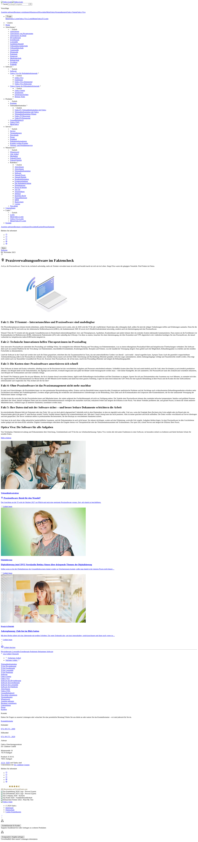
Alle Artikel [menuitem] (14, 154)
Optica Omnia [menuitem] (20, 90)
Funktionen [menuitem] (19, 80)
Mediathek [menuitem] (14, 156)
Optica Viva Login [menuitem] (17, 219)
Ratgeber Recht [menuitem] (20, 196)
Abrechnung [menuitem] (10, 27)
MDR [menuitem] (17, 200)
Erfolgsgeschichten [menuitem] (21, 95)
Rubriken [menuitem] (13, 163)
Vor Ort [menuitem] (17, 189)
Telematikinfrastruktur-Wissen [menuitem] (25, 114)
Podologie (34, 652)
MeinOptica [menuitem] (14, 124)
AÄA (3, 763)
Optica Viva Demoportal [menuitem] (23, 82)
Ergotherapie (25, 652)
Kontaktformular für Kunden (11, 825)
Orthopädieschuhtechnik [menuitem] (19, 46)
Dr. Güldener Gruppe (21, 765)
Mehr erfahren (6, 438)
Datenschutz (10, 810)
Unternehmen (6, 705)
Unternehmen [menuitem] (10, 208)
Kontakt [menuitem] (8, 223)
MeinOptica (50, 12)
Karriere (40, 227)
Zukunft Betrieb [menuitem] (16, 160)
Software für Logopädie (9, 685)
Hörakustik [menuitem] (14, 52)
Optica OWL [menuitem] (15, 122)
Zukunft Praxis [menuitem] (15, 158)
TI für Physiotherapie (8, 666)
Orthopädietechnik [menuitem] (16, 48)
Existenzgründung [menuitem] (21, 181)
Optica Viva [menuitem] (19, 78)
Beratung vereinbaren (22, 12)
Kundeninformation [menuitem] (22, 179)
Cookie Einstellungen (13, 812)
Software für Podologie (9, 687)
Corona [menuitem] (17, 204)
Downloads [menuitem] (14, 135)
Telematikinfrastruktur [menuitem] (18, 106)
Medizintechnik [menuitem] (15, 58)
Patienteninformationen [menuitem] (18, 141)
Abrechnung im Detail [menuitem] (18, 36)
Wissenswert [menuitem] (10, 148)
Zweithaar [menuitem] (13, 62)
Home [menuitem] (8, 25)
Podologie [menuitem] (13, 54)
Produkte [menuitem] (9, 99)
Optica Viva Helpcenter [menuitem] (23, 84)
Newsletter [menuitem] (14, 206)
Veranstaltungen (61, 12)
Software (4, 250)
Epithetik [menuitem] (13, 64)
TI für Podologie (7, 672)
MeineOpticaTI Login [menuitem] (18, 221)
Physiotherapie (6, 652)
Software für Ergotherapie (10, 683)
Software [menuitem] (9, 67)
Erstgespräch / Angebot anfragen (13, 837)
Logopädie (16, 652)
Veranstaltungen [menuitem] (16, 133)
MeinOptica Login (12, 19)
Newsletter (42, 12)
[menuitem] (23, 73)
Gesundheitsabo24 (7, 693)
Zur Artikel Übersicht (11, 654)
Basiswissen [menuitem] (19, 202)
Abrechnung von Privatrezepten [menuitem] (21, 34)
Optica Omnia (72, 12)
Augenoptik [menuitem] (14, 50)
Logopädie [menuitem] (14, 42)
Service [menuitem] (8, 127)
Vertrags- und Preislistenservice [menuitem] (21, 145)
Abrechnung (5, 689)
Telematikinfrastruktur (9, 664)
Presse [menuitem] (12, 137)
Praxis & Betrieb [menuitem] (21, 187)
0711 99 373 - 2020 (8, 737)
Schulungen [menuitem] (19, 93)
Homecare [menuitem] (14, 56)
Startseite (51, 227)
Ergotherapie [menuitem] (14, 40)
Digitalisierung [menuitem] (20, 185)
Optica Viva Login (25, 19)
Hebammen (42, 652)
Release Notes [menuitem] (20, 97)
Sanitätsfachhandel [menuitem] (17, 44)
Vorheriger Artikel (14, 658)
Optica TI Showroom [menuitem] (22, 116)
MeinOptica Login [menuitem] (16, 217)
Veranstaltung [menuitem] (20, 192)
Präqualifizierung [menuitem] (21, 198)
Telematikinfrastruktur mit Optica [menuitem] (27, 112)
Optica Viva (81, 12)
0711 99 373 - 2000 (8, 729)
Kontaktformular (7, 721)
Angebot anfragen (7, 12)
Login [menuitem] (8, 210)
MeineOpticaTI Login (40, 19)
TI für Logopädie (7, 670)
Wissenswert (34, 12)
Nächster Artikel (12, 660)
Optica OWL (5, 691)
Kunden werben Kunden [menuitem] (19, 143)
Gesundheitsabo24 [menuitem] (16, 120)
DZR (8, 763)
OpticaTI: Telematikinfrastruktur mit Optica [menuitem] (30, 110)
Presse (45, 227)
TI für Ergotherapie (8, 668)
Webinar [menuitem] (18, 194)
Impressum (9, 808)
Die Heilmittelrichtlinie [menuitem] (23, 183)
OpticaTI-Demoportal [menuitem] (22, 118)
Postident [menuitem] (13, 139)
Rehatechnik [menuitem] (14, 60)
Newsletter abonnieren (9, 695)
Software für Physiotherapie (11, 681)
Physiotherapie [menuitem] (15, 38)
